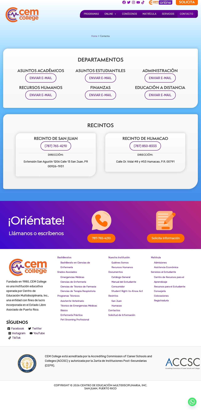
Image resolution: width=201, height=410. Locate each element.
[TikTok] (143, 2)
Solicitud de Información (121, 315)
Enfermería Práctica (71, 315)
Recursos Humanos (122, 267)
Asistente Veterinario (72, 301)
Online (108, 13)
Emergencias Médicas (72, 277)
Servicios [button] (168, 13)
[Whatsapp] (192, 402)
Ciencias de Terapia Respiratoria (77, 291)
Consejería (160, 291)
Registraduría (161, 300)
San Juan (116, 301)
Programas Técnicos (68, 295)
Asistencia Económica (166, 267)
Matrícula (156, 257)
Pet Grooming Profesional (74, 319)
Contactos (114, 310)
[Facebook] (124, 2)
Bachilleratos (64, 257)
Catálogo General (120, 277)
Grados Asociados (67, 272)
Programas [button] (91, 13)
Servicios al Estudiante (163, 272)
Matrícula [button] (149, 13)
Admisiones (160, 262)
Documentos (115, 272)
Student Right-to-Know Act (127, 291)
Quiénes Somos (120, 262)
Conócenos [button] (129, 13)
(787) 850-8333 (145, 146)
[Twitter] (128, 2)
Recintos (113, 295)
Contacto (186, 13)
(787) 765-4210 (56, 146)
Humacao (116, 305)
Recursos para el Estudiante (169, 286)
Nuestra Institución (119, 257)
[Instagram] (133, 2)
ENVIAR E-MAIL (41, 78)
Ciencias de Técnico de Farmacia (78, 286)
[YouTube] (138, 2)
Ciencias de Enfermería (73, 281)
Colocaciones (161, 295)
